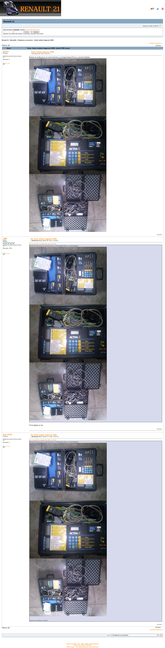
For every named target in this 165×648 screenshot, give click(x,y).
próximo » (158, 43)
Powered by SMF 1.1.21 (73, 644)
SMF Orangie (70, 647)
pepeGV (6, 52)
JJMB (5, 238)
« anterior (151, 43)
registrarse (35, 29)
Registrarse (159, 12)
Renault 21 (5, 40)
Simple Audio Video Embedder (83, 645)
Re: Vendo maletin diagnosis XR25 (44, 239)
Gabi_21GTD (7, 435)
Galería (161, 10)
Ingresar (149, 12)
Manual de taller (132, 10)
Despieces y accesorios (25, 40)
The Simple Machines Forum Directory (87, 647)
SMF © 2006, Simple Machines (90, 644)
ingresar (28, 29)
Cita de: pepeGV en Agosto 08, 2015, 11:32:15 (42, 244)
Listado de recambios (147, 10)
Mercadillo (13, 40)
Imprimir (158, 45)
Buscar (140, 12)
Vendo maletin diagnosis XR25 (44, 40)
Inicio (133, 12)
